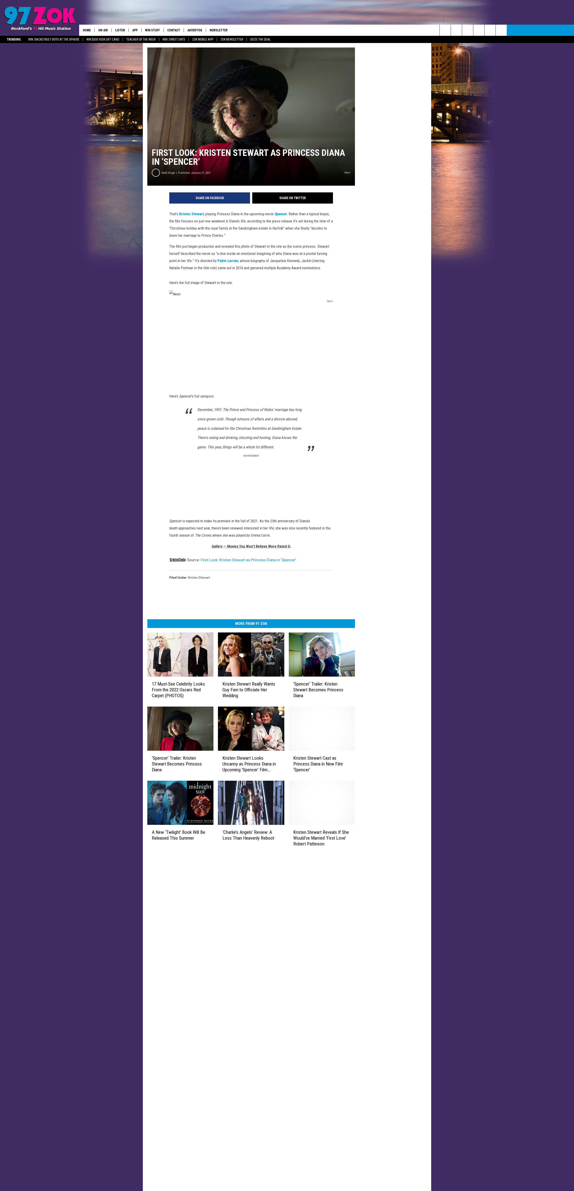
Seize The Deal (260, 39)
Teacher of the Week (141, 39)
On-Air (103, 30)
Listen (120, 30)
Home (87, 30)
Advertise (194, 30)
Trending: (14, 39)
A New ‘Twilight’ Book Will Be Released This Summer (178, 835)
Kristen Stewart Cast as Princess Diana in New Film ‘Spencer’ (318, 763)
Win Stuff (152, 30)
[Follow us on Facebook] (467, 30)
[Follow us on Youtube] (501, 30)
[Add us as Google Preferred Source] (456, 30)
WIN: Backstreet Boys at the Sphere (53, 39)
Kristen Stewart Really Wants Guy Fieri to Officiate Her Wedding (248, 689)
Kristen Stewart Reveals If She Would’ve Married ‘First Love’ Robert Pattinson (321, 837)
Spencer (280, 214)
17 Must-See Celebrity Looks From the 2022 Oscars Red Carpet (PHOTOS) (178, 689)
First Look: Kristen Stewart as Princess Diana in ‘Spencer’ (248, 560)
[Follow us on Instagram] (478, 30)
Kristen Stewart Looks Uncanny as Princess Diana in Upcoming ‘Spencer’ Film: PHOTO (249, 764)
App (135, 30)
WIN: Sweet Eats (174, 39)
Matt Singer (168, 172)
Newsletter (219, 30)
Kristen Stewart (191, 214)
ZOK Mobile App (202, 39)
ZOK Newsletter (231, 39)
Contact (173, 30)
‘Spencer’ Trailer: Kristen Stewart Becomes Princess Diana (318, 689)
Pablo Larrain (227, 260)
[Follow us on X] (490, 30)
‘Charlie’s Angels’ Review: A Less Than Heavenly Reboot (248, 835)
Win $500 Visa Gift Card (102, 39)
